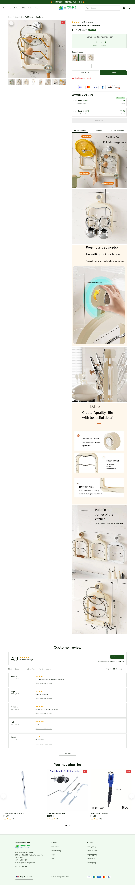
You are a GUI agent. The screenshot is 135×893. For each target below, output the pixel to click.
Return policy (91, 859)
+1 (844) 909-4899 (21, 860)
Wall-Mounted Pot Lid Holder (44, 683)
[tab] (66, 825)
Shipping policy (92, 855)
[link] (7, 885)
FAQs (53, 855)
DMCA (53, 859)
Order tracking (56, 851)
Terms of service (92, 851)
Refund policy (91, 863)
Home (10, 17)
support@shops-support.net (25, 863)
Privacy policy (91, 847)
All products (19, 17)
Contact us (55, 847)
